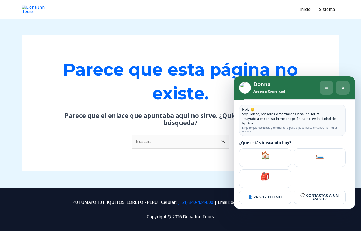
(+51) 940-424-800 (195, 202)
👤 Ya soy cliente (265, 197)
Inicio (305, 9)
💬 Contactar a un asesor (319, 197)
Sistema (327, 9)
